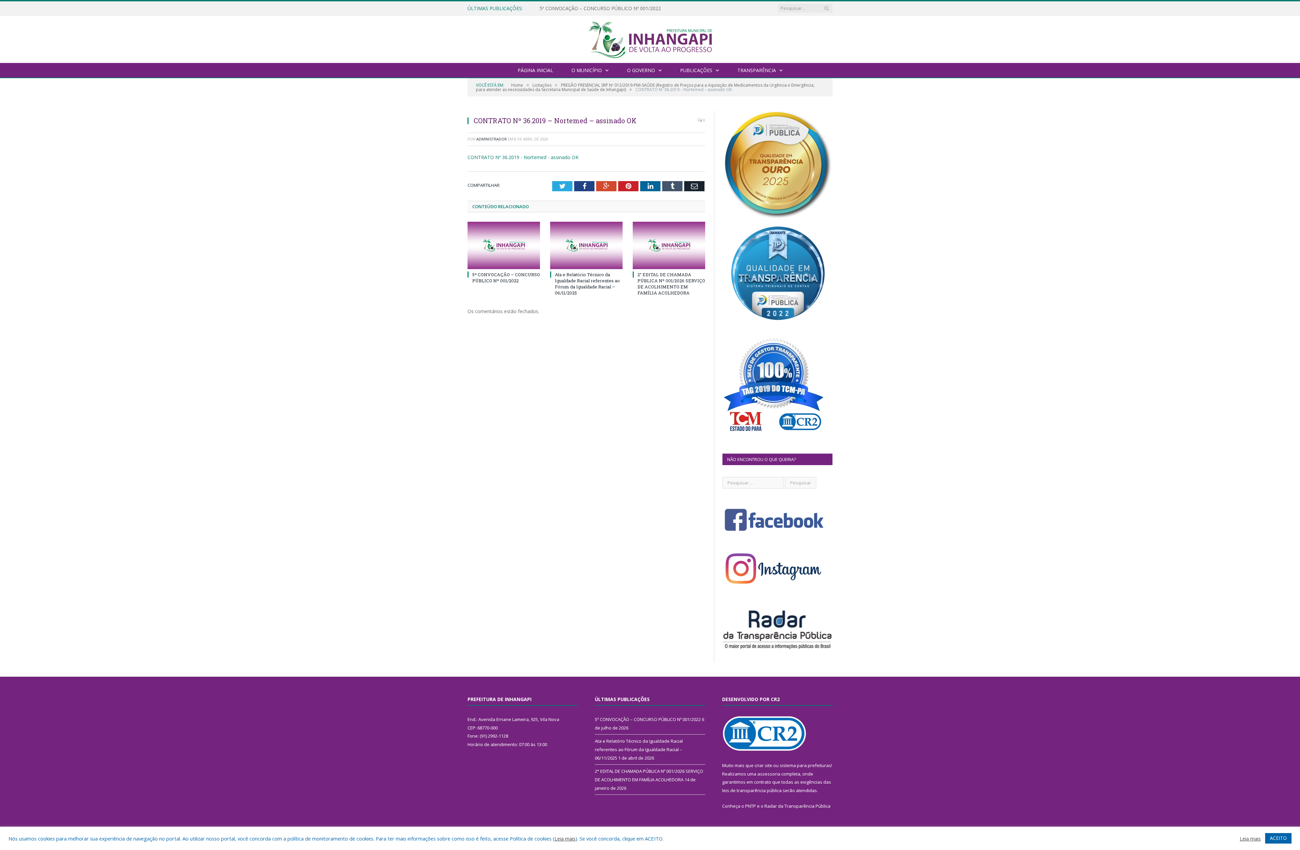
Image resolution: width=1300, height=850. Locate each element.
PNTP (750, 806)
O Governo (641, 70)
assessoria (768, 774)
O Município (586, 70)
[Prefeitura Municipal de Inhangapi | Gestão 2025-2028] (650, 38)
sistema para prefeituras (805, 765)
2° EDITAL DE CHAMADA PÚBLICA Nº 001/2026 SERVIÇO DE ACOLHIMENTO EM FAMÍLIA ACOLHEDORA (671, 283)
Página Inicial (535, 70)
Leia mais (565, 838)
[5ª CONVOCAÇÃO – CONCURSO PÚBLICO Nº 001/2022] (504, 245)
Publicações (696, 70)
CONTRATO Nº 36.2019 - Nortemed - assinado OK (523, 157)
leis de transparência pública (752, 790)
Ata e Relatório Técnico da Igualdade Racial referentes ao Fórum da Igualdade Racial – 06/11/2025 (617, 8)
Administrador (491, 138)
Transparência (756, 70)
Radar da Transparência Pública (797, 806)
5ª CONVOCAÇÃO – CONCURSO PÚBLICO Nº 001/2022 (506, 277)
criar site (763, 765)
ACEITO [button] (1278, 838)
